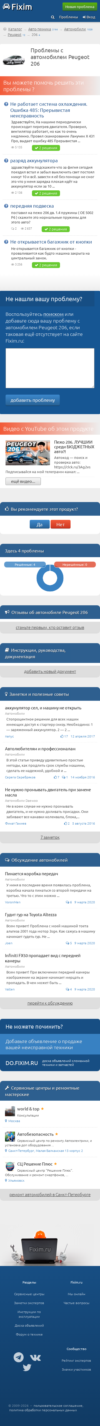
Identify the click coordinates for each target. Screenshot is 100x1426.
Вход (90, 16)
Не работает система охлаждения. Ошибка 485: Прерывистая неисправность (48, 109)
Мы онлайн (76, 1294)
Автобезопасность (35, 1134)
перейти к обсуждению (50, 1003)
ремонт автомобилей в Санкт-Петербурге (50, 1194)
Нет (60, 524)
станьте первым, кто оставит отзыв (50, 627)
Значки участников (76, 1369)
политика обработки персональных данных (43, 1410)
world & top (28, 1108)
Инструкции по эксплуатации (29, 1314)
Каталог (15, 28)
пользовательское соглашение (58, 1405)
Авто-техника (39, 28)
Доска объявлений (29, 1325)
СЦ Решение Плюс (34, 1163)
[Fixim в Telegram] (19, 1357)
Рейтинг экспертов (76, 1360)
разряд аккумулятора (34, 160)
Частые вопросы (76, 1302)
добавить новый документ (50, 671)
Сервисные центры (29, 1294)
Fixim (21, 6)
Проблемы (68, 16)
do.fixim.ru (22, 1062)
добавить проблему (33, 400)
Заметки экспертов (29, 1302)
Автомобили (75, 28)
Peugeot (14, 34)
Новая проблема (79, 6)
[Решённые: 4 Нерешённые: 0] (50, 593)
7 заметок (50, 837)
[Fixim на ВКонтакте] (35, 1357)
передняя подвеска (32, 205)
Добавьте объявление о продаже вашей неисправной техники (44, 1044)
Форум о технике (29, 1334)
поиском (53, 314)
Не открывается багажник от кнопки (51, 241)
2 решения (48, 147)
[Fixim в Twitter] (27, 1367)
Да (39, 524)
